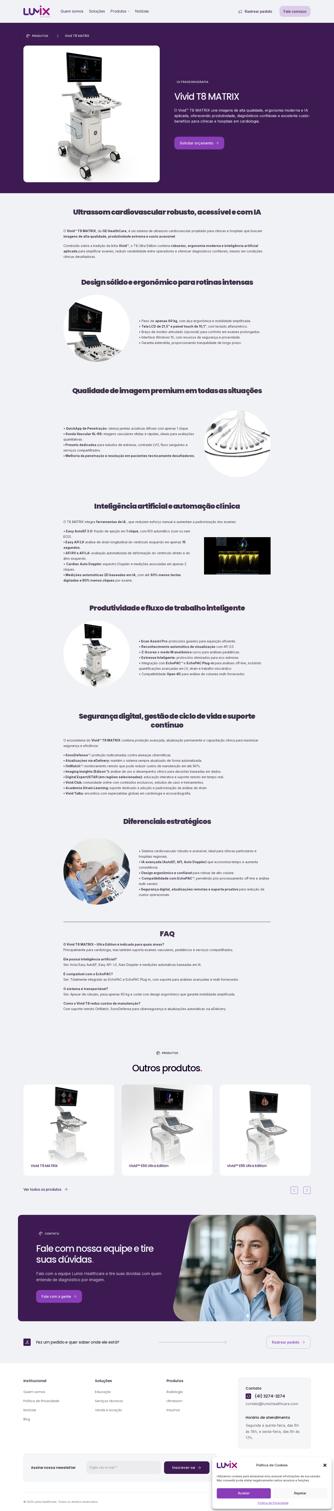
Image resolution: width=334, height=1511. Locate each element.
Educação (103, 1392)
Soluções (97, 11)
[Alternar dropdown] (129, 11)
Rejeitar (300, 1493)
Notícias (142, 11)
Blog (26, 1419)
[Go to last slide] (294, 1190)
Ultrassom (174, 1401)
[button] (325, 1465)
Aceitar (244, 1493)
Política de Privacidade (273, 1503)
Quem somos (72, 11)
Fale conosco (295, 11)
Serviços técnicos (109, 1401)
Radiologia (175, 1392)
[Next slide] (307, 1190)
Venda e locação (108, 1410)
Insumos (173, 1410)
